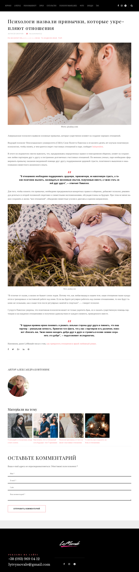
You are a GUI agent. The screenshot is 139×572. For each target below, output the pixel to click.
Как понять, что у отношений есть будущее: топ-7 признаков (45, 441)
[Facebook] (118, 5)
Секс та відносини (46, 38)
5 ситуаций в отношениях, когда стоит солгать (20, 441)
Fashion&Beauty (30, 5)
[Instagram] (122, 5)
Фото (82, 5)
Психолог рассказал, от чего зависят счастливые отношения (71, 441)
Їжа (97, 5)
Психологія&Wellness (68, 5)
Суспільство (51, 5)
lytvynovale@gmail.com (29, 564)
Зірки (41, 5)
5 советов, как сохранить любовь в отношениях (96, 441)
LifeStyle (17, 5)
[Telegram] (125, 5)
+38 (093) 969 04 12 (24, 559)
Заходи (90, 5)
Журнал (8, 5)
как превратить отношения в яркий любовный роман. (72, 344)
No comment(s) (35, 34)
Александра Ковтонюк (33, 369)
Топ (60, 38)
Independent (97, 146)
